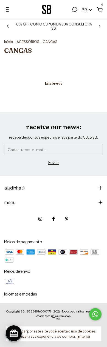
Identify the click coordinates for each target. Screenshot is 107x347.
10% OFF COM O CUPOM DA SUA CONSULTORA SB (53, 26)
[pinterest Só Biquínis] (66, 219)
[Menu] (8, 10)
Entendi (83, 336)
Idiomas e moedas (20, 293)
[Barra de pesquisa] (74, 10)
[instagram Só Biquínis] (40, 219)
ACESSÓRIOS (28, 42)
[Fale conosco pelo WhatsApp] (95, 314)
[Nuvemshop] (53, 318)
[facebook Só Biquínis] (53, 219)
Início (8, 42)
